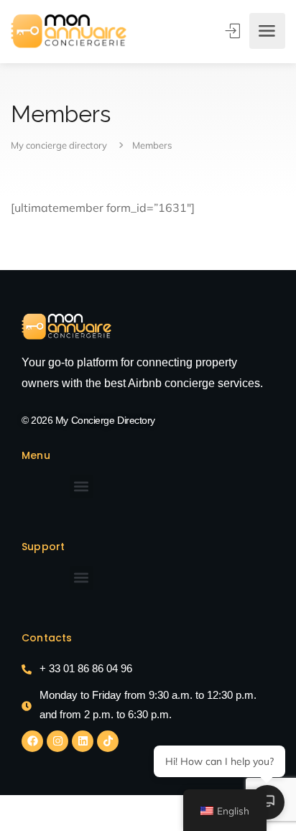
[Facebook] (32, 741)
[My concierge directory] (68, 31)
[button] (81, 486)
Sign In (234, 30)
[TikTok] (108, 741)
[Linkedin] (82, 741)
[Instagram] (57, 741)
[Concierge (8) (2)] (66, 326)
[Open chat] (267, 802)
